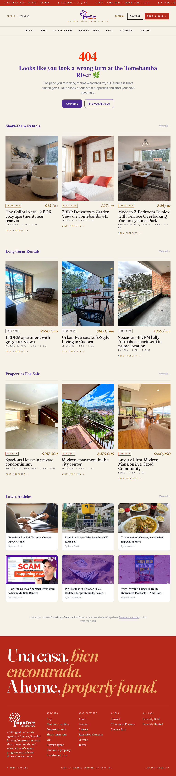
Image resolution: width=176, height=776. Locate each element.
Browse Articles (99, 103)
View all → (164, 125)
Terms (82, 745)
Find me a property (59, 750)
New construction (58, 724)
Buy (44, 30)
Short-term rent (57, 734)
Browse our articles (129, 617)
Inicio (30, 30)
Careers (83, 729)
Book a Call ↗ (157, 16)
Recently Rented (153, 724)
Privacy (83, 739)
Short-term (89, 30)
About (146, 30)
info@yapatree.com (157, 768)
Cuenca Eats (118, 729)
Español (119, 16)
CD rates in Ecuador (123, 724)
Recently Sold (151, 719)
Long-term (63, 30)
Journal (127, 30)
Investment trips (57, 755)
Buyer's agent (55, 745)
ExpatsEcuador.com (91, 734)
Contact (135, 16)
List (109, 30)
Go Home (72, 103)
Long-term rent (56, 729)
